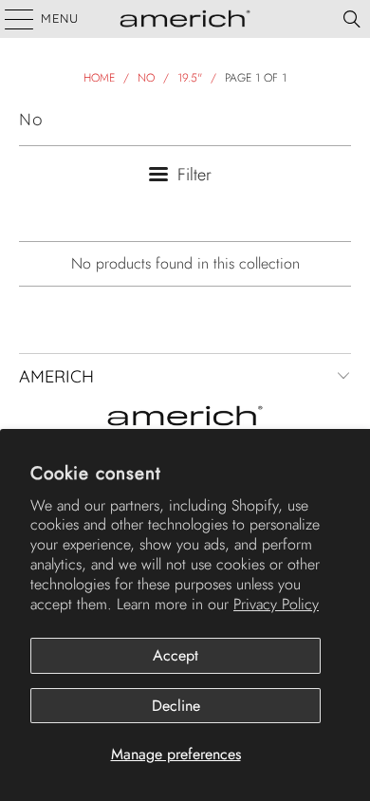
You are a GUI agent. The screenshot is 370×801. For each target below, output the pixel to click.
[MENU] (10, 19)
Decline (176, 706)
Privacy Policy (276, 604)
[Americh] (185, 19)
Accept (175, 655)
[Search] (352, 19)
